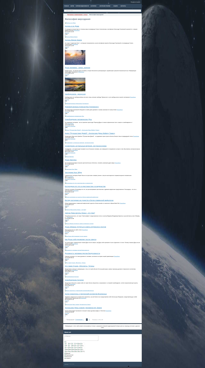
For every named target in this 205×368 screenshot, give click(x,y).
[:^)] (78, 345)
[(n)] (72, 351)
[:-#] (66, 347)
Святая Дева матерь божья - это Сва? (80, 213)
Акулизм (66, 364)
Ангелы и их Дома (72, 26)
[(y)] (69, 351)
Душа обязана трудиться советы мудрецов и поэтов (85, 227)
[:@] (78, 347)
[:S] (75, 347)
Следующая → (79, 319)
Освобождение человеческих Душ (78, 119)
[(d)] (75, 349)
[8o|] (69, 349)
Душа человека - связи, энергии (77, 68)
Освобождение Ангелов (74, 280)
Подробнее (77, 30)
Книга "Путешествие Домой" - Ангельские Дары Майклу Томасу (90, 133)
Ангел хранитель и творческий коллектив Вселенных (86, 294)
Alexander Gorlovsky (70, 126)
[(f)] (75, 351)
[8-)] (72, 345)
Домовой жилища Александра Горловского (82, 107)
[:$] (66, 345)
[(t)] (78, 351)
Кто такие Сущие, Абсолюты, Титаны (79, 266)
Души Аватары (71, 160)
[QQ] (66, 349)
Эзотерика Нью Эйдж (73, 172)
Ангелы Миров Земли (73, 40)
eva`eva (67, 33)
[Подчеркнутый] (68, 355)
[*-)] (75, 345)
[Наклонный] (68, 356)
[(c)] (78, 349)
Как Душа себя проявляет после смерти (80, 239)
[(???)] (82, 351)
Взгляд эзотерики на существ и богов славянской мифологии (89, 200)
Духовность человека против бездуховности (82, 253)
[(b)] (72, 349)
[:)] (66, 344)
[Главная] (64, 14)
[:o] (81, 344)
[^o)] (81, 345)
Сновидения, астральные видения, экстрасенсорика (86, 146)
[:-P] (75, 344)
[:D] (69, 344)
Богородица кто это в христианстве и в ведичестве (85, 186)
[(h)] (78, 344)
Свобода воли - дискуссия (75, 94)
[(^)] (81, 349)
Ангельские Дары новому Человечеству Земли (83, 308)
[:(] (81, 347)
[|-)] (72, 347)
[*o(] (69, 347)
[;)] (72, 344)
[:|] (69, 345)
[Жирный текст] (67, 353)
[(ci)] (66, 351)
